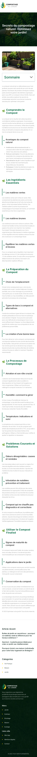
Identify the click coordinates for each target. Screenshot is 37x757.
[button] (31, 77)
